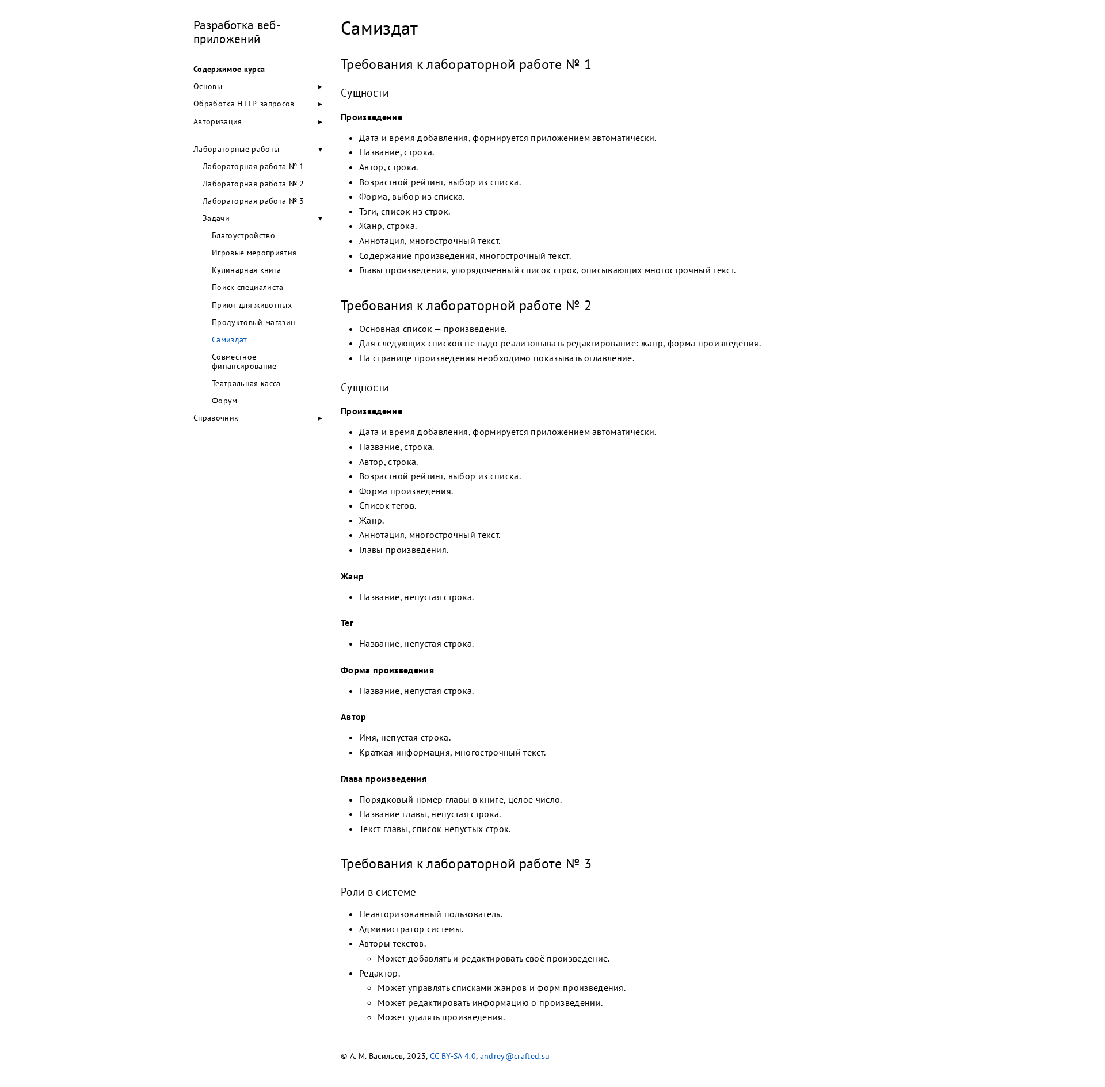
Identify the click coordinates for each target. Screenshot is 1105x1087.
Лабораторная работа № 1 (253, 166)
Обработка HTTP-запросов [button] (244, 103)
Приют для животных (252, 305)
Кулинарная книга (246, 269)
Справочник (215, 417)
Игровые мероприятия (254, 252)
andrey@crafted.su (515, 1056)
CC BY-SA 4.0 (453, 1056)
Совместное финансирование (244, 361)
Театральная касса (246, 383)
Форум (225, 400)
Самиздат (229, 339)
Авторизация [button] (217, 121)
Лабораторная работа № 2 (253, 183)
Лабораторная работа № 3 (253, 200)
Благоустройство (243, 235)
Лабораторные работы (236, 149)
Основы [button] (207, 86)
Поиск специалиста (248, 287)
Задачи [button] (216, 218)
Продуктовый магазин (253, 322)
